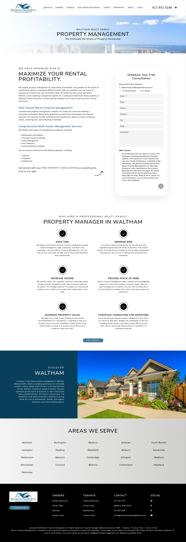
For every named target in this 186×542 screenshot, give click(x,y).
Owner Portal (58, 515)
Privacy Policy (137, 528)
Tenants (70, 8)
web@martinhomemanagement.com (104, 533)
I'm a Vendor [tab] (145, 91)
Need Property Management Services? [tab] (137, 87)
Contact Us (20, 508)
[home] (23, 8)
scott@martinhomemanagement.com (130, 515)
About (131, 8)
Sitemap (126, 528)
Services (48, 8)
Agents (106, 8)
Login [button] (139, 8)
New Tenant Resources (89, 8)
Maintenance (88, 510)
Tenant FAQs (88, 506)
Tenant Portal (89, 515)
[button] (174, 7)
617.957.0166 (162, 8)
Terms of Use (151, 528)
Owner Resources (60, 501)
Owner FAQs (57, 506)
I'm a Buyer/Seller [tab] (129, 91)
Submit (161, 186)
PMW (118, 528)
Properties (119, 8)
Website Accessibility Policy (131, 533)
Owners (59, 8)
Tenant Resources (91, 501)
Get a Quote (93, 340)
